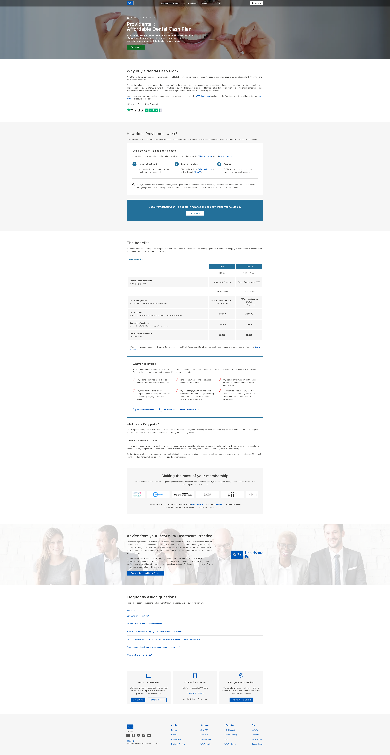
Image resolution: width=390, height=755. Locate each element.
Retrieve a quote (157, 700)
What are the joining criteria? (139, 655)
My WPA (197, 172)
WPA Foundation (205, 744)
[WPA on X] (138, 735)
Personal (164, 3)
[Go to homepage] (128, 17)
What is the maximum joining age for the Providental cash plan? (154, 631)
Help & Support (229, 730)
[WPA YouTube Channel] (149, 735)
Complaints (255, 735)
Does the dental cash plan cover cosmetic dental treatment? (153, 647)
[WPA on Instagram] (144, 735)
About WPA (204, 730)
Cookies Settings (257, 744)
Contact (205, 3)
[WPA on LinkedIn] (128, 735)
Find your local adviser (241, 700)
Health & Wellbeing (190, 3)
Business (175, 3)
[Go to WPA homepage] (130, 3)
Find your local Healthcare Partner (145, 573)
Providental (150, 18)
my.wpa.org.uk (225, 156)
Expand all (131, 611)
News (226, 739)
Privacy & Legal (257, 739)
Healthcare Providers (178, 744)
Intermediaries (176, 739)
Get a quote (136, 47)
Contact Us (204, 735)
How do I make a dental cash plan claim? (144, 624)
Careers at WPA (205, 739)
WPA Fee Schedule (230, 744)
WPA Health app (203, 96)
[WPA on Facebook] (133, 735)
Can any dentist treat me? (138, 616)
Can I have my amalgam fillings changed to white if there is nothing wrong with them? (164, 639)
